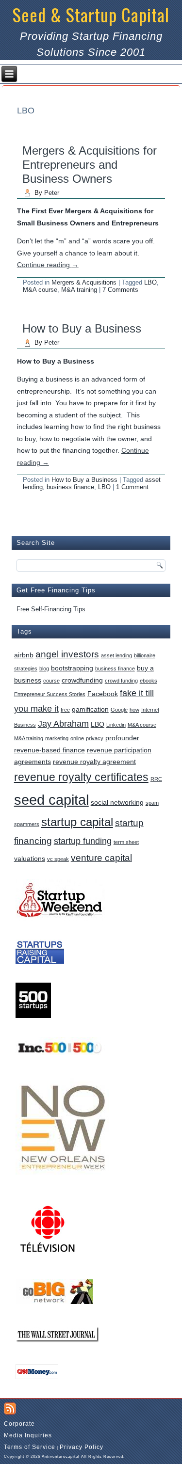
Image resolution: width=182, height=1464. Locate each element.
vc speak (58, 859)
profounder (122, 738)
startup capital (77, 821)
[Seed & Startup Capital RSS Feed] (10, 1408)
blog (44, 668)
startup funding (83, 841)
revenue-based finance (49, 750)
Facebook (102, 694)
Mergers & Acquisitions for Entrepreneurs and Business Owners (89, 164)
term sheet (126, 842)
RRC (156, 779)
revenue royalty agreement (94, 761)
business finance (70, 487)
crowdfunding (82, 680)
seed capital (51, 800)
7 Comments (120, 289)
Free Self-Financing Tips (51, 609)
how (134, 710)
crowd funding (121, 681)
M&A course (40, 289)
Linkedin (116, 725)
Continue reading (48, 265)
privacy (94, 738)
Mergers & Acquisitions (83, 282)
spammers (26, 824)
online (77, 738)
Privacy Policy (81, 1447)
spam (152, 803)
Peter (51, 192)
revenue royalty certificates (81, 777)
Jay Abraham (63, 724)
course (51, 681)
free (65, 710)
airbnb (23, 655)
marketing (56, 738)
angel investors (67, 654)
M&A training (79, 289)
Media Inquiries (28, 1435)
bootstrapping (72, 668)
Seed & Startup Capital (91, 14)
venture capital (101, 857)
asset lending (116, 655)
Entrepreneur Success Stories (49, 694)
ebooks (148, 681)
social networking (117, 802)
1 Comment (132, 487)
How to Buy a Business (81, 328)
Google (119, 710)
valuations (29, 858)
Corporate (19, 1423)
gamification (90, 709)
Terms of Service (29, 1447)
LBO (150, 282)
